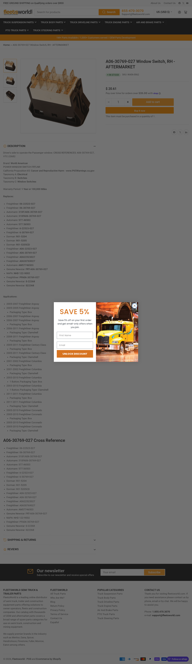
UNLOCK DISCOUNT (75, 354)
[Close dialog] (134, 305)
